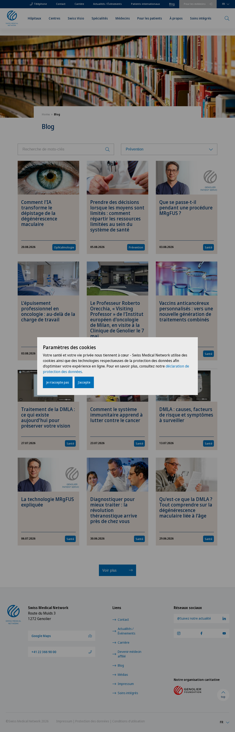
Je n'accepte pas (57, 382)
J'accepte (84, 382)
